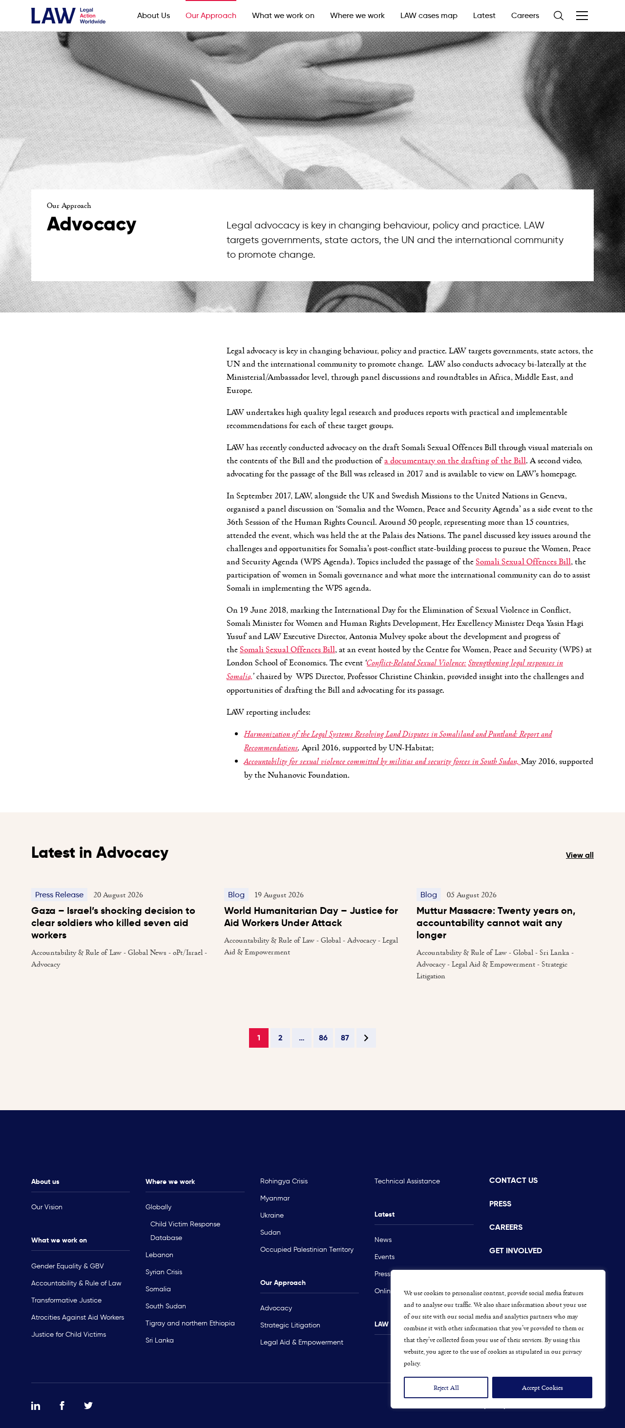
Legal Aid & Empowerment (301, 1342)
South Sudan (166, 1306)
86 (323, 1038)
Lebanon (159, 1255)
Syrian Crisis (164, 1272)
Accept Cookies (542, 1387)
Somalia (158, 1289)
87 (345, 1038)
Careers (525, 15)
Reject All (446, 1387)
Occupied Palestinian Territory (307, 1249)
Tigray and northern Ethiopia (190, 1323)
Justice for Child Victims (68, 1334)
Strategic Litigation (290, 1325)
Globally (158, 1207)
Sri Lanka (160, 1340)
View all (580, 855)
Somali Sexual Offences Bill (523, 561)
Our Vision (46, 1207)
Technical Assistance (407, 1181)
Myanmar (275, 1198)
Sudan (270, 1232)
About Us (153, 15)
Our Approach (211, 15)
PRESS (500, 1204)
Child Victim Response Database (185, 1231)
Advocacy (276, 1308)
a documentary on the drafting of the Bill (455, 460)
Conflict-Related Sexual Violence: (416, 662)
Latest (484, 15)
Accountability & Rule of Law (76, 1283)
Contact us (513, 1180)
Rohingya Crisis (284, 1181)
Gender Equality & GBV (67, 1266)
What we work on (283, 15)
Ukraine (272, 1215)
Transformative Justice (66, 1300)
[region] (498, 1339)
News (383, 1240)
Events (385, 1257)
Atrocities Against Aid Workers (77, 1317)
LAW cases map (429, 15)
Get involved (515, 1250)
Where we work (357, 15)
